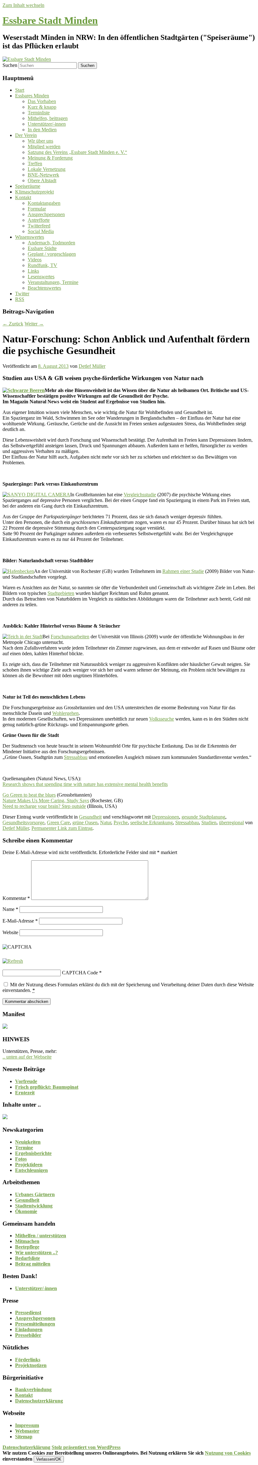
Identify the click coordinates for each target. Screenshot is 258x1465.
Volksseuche (161, 719)
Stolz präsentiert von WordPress (86, 1447)
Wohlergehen (65, 713)
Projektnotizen (31, 1365)
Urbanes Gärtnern (35, 1194)
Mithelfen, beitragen (48, 118)
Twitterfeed (39, 225)
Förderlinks (27, 1359)
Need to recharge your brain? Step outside (44, 806)
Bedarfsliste (27, 1258)
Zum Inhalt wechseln (23, 5)
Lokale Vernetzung (46, 169)
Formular (37, 208)
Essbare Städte (42, 248)
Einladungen (28, 1329)
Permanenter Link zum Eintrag (62, 828)
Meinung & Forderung (50, 158)
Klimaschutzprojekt (34, 191)
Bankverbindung (33, 1389)
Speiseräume (27, 186)
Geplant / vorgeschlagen (52, 254)
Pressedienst (28, 1312)
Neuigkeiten (28, 1142)
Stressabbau (75, 757)
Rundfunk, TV (42, 265)
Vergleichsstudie (140, 494)
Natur (105, 822)
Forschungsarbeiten (70, 636)
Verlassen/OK (48, 1459)
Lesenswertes (41, 276)
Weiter (34, 323)
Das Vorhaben (42, 101)
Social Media (41, 231)
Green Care (58, 822)
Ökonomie (26, 1211)
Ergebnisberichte (33, 1153)
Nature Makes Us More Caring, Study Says (46, 800)
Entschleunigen (31, 1170)
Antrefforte (39, 220)
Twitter (22, 293)
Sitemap (23, 1436)
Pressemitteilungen (35, 1323)
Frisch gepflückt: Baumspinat (46, 1087)
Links (33, 271)
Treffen (35, 163)
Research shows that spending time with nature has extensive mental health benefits (85, 784)
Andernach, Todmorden (51, 242)
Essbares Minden (32, 95)
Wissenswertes (29, 237)
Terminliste (39, 112)
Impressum (27, 1425)
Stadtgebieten (61, 593)
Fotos (21, 1159)
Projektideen (28, 1164)
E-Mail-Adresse (20, 920)
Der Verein (26, 135)
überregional (231, 822)
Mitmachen (27, 1241)
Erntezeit (25, 1092)
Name (10, 909)
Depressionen (165, 817)
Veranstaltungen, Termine (53, 282)
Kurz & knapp (42, 107)
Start (19, 90)
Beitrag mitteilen (32, 1263)
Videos (35, 259)
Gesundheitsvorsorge (23, 822)
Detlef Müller (92, 366)
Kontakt (23, 197)
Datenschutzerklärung (39, 1400)
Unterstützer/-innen (47, 124)
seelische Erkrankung (151, 822)
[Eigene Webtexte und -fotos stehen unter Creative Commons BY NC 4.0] (5, 1117)
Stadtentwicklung (34, 1205)
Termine (24, 1147)
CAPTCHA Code (80, 972)
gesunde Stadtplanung (203, 817)
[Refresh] (13, 961)
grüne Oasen (85, 822)
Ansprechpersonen (46, 214)
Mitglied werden (44, 146)
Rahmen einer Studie (183, 571)
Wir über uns (40, 141)
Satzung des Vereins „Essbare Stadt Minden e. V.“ (77, 152)
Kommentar (16, 898)
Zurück (13, 323)
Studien (208, 822)
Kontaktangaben (44, 203)
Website (10, 932)
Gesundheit (90, 817)
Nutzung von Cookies (228, 1453)
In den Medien (42, 129)
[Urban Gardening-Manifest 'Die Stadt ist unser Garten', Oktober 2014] (5, 1027)
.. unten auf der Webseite (27, 1056)
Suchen (10, 65)
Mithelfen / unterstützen (40, 1235)
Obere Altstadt (42, 180)
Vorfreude (26, 1081)
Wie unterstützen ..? (36, 1252)
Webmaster (27, 1431)
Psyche (121, 822)
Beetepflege (27, 1247)
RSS (19, 299)
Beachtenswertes (44, 288)
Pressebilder (28, 1335)
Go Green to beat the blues (29, 795)
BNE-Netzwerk (43, 174)
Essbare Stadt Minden (50, 20)
